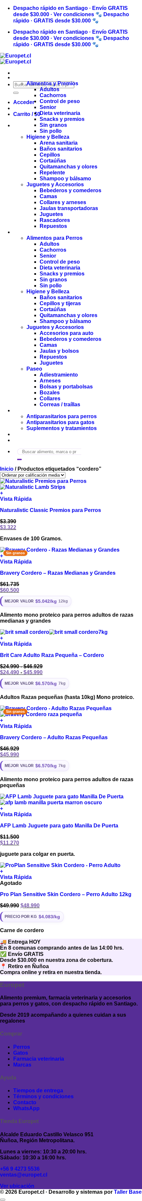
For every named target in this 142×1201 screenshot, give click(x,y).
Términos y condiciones (43, 1096)
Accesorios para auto (66, 333)
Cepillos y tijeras (60, 303)
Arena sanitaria (59, 143)
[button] (23, 102)
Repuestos (53, 226)
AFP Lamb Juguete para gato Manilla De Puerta (59, 825)
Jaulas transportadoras (69, 208)
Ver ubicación (17, 1186)
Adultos (49, 89)
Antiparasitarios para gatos (60, 422)
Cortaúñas (53, 161)
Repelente (52, 172)
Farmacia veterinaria (38, 1059)
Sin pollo (51, 131)
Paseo (34, 369)
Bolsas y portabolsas (66, 386)
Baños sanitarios (61, 149)
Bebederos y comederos (70, 190)
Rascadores (55, 220)
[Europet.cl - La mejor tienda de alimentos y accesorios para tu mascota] (15, 58)
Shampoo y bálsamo (65, 178)
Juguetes (51, 214)
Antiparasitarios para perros (61, 416)
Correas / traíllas (60, 404)
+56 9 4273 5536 (20, 1169)
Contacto (24, 440)
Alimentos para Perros (54, 238)
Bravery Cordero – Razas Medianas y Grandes (58, 573)
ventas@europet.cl (23, 1175)
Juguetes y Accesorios (55, 184)
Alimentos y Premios (52, 83)
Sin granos (53, 125)
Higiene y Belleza (47, 137)
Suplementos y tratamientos (61, 428)
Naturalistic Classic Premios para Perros (50, 510)
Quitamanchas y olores (68, 166)
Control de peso (60, 101)
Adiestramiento (59, 375)
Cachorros (53, 95)
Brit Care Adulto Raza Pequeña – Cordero (52, 655)
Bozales (50, 392)
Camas (48, 196)
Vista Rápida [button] (16, 499)
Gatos (20, 77)
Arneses (50, 380)
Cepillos (50, 155)
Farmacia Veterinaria (38, 410)
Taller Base (128, 1192)
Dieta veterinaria (60, 113)
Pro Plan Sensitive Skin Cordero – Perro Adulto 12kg (65, 894)
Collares (50, 398)
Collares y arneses (63, 202)
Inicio (7, 469)
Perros (21, 232)
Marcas (22, 434)
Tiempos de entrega (38, 1090)
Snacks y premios (62, 119)
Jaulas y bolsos (59, 351)
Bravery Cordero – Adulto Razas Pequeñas (54, 737)
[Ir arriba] (2, 1200)
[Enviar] (15, 93)
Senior (48, 107)
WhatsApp (26, 1108)
